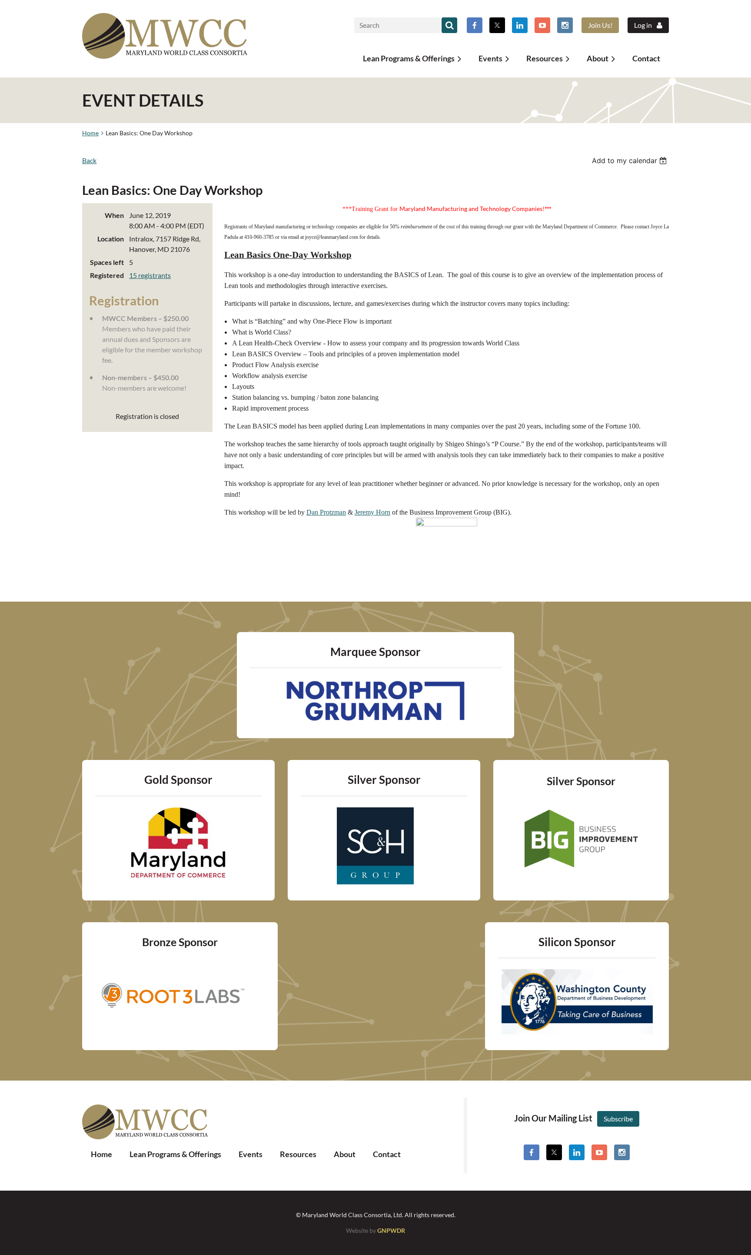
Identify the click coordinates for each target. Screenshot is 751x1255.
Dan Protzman (326, 512)
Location (110, 238)
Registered (107, 275)
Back (89, 160)
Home (90, 133)
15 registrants (150, 275)
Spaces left (107, 262)
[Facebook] (474, 25)
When (114, 215)
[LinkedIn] (520, 25)
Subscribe (618, 1118)
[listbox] (630, 160)
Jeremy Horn (372, 512)
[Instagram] (565, 25)
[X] (497, 25)
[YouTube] (542, 25)
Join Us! (600, 25)
